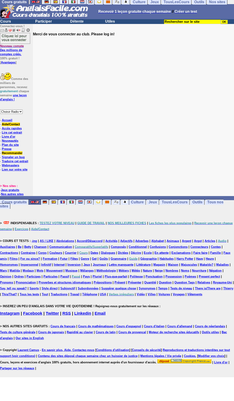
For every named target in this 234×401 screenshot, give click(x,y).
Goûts (103, 258)
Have (199, 258)
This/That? (9, 294)
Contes (216, 247)
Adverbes (142, 241)
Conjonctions (178, 247)
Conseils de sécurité (146, 350)
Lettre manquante (121, 264)
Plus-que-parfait (116, 276)
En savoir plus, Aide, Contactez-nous (68, 350)
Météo (136, 270)
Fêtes (74, 258)
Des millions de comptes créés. (12, 50)
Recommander (12, 153)
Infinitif (46, 264)
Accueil (7, 120)
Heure (210, 258)
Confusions (158, 247)
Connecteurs (199, 247)
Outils (197, 202)
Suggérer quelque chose (118, 288)
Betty (27, 247)
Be (19, 247)
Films (14, 258)
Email (100, 313)
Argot (198, 241)
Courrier (71, 252)
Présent (119, 282)
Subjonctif (67, 288)
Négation (215, 270)
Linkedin (82, 313)
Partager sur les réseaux (17, 368)
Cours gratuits (14, 202)
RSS (66, 313)
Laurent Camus (28, 350)
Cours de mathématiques (96, 326)
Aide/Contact (11, 124)
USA (103, 294)
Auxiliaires (7, 247)
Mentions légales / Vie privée (160, 356)
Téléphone (89, 294)
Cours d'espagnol (128, 326)
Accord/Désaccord (90, 241)
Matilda (15, 270)
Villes (152, 294)
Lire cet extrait (12, 132)
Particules (50, 276)
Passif (64, 276)
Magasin (159, 264)
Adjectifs (126, 241)
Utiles (110, 21)
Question (165, 282)
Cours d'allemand (179, 326)
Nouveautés (10, 140)
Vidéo (141, 294)
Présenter (134, 282)
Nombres (171, 270)
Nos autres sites (12, 194)
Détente (77, 21)
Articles (210, 241)
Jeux (153, 202)
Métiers (124, 270)
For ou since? (30, 258)
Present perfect (209, 276)
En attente (161, 252)
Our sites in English (30, 338)
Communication (60, 247)
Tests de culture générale (17, 332)
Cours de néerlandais (210, 326)
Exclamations (181, 252)
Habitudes (167, 258)
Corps (42, 252)
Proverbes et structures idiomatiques (65, 282)
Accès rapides (12, 128)
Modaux (28, 270)
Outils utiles (210, 332)
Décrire (136, 252)
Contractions (9, 252)
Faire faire (200, 252)
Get (94, 258)
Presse (6, 149)
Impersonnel (29, 264)
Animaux (173, 241)
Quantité (150, 282)
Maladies (222, 264)
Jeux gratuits (10, 190)
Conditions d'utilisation (112, 350)
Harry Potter (184, 258)
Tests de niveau (181, 288)
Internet (59, 264)
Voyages (179, 294)
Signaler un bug (13, 157)
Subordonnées (88, 288)
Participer (43, 21)
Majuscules (189, 264)
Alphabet (157, 241)
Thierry (228, 288)
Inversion (74, 264)
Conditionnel (138, 247)
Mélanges (87, 270)
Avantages (8, 62)
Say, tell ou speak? (13, 288)
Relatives (203, 282)
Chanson (40, 247)
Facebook (32, 313)
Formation (50, 258)
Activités (111, 241)
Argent (186, 241)
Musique (71, 270)
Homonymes (9, 264)
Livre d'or (8, 136)
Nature (147, 270)
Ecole (148, 252)
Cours (5, 21)
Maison (173, 264)
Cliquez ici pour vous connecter (14, 38)
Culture (137, 202)
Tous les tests (29, 294)
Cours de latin (106, 332)
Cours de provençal (132, 332)
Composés (118, 247)
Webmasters (10, 165)
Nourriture (199, 270)
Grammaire (118, 258)
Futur (64, 258)
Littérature (143, 264)
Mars (3, 270)
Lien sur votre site (14, 169)
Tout (45, 294)
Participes (34, 276)
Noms (185, 270)
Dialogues (108, 252)
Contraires (28, 252)
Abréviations (65, 241)
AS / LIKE (46, 241)
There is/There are (208, 288)
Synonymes (147, 288)
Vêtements (194, 294)
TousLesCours (175, 202)
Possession (173, 276)
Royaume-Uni (222, 282)
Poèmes (190, 276)
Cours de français (63, 326)
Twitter (52, 313)
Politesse (136, 276)
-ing (34, 241)
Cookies (189, 356)
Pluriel (97, 276)
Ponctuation (154, 276)
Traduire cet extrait (15, 161)
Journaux (99, 264)
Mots (40, 270)
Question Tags (184, 282)
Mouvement (54, 270)
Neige (159, 270)
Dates (94, 252)
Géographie (148, 258)
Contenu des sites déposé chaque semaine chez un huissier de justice (88, 356)
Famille (215, 252)
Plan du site (10, 145)
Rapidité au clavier (80, 332)
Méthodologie (106, 270)
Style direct (50, 288)
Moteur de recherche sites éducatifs (174, 332)
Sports (34, 288)
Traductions (59, 294)
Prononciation (26, 282)
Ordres (19, 276)
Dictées (123, 252)
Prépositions (103, 282)
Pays (86, 276)
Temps (163, 288)
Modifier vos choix (211, 356)
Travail (75, 294)
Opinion (5, 276)
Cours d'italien (154, 326)
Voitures (164, 294)
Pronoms (6, 282)
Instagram (10, 313)
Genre (85, 258)
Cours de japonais (51, 332)
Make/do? (206, 264)
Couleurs (55, 252)
